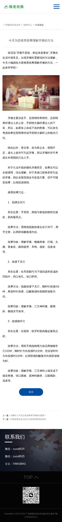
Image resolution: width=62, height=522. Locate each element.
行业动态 (39, 25)
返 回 (31, 392)
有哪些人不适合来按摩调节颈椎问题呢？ (28, 415)
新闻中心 (27, 25)
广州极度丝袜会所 (12, 25)
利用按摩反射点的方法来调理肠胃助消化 (28, 419)
